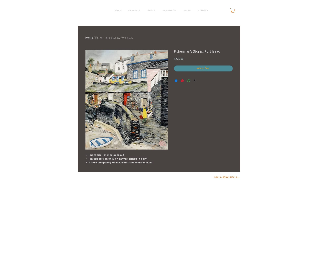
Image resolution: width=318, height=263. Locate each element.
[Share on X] (195, 81)
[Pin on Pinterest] (182, 81)
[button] (233, 10)
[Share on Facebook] (176, 81)
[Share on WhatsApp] (189, 81)
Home (89, 37)
